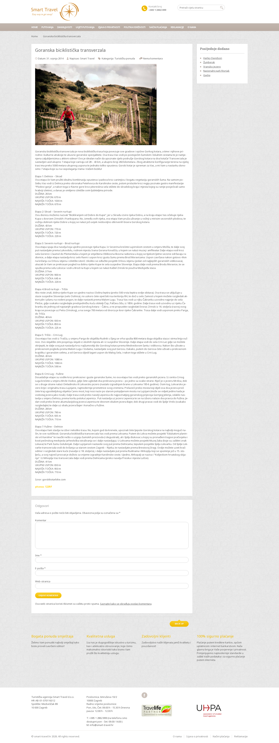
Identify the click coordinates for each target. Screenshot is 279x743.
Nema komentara (153, 58)
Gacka (206, 75)
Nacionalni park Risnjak (216, 70)
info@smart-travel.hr (101, 725)
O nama (192, 27)
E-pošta (40, 568)
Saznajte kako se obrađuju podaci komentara (125, 603)
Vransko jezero (212, 66)
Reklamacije (177, 27)
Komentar (40, 520)
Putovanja (47, 27)
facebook (144, 695)
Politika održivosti (134, 27)
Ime (38, 555)
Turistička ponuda (124, 58)
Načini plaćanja (158, 27)
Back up (179, 623)
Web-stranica (42, 581)
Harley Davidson (212, 58)
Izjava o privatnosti (109, 27)
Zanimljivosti (64, 27)
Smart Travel (87, 58)
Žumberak (209, 62)
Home (34, 27)
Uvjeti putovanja (85, 27)
